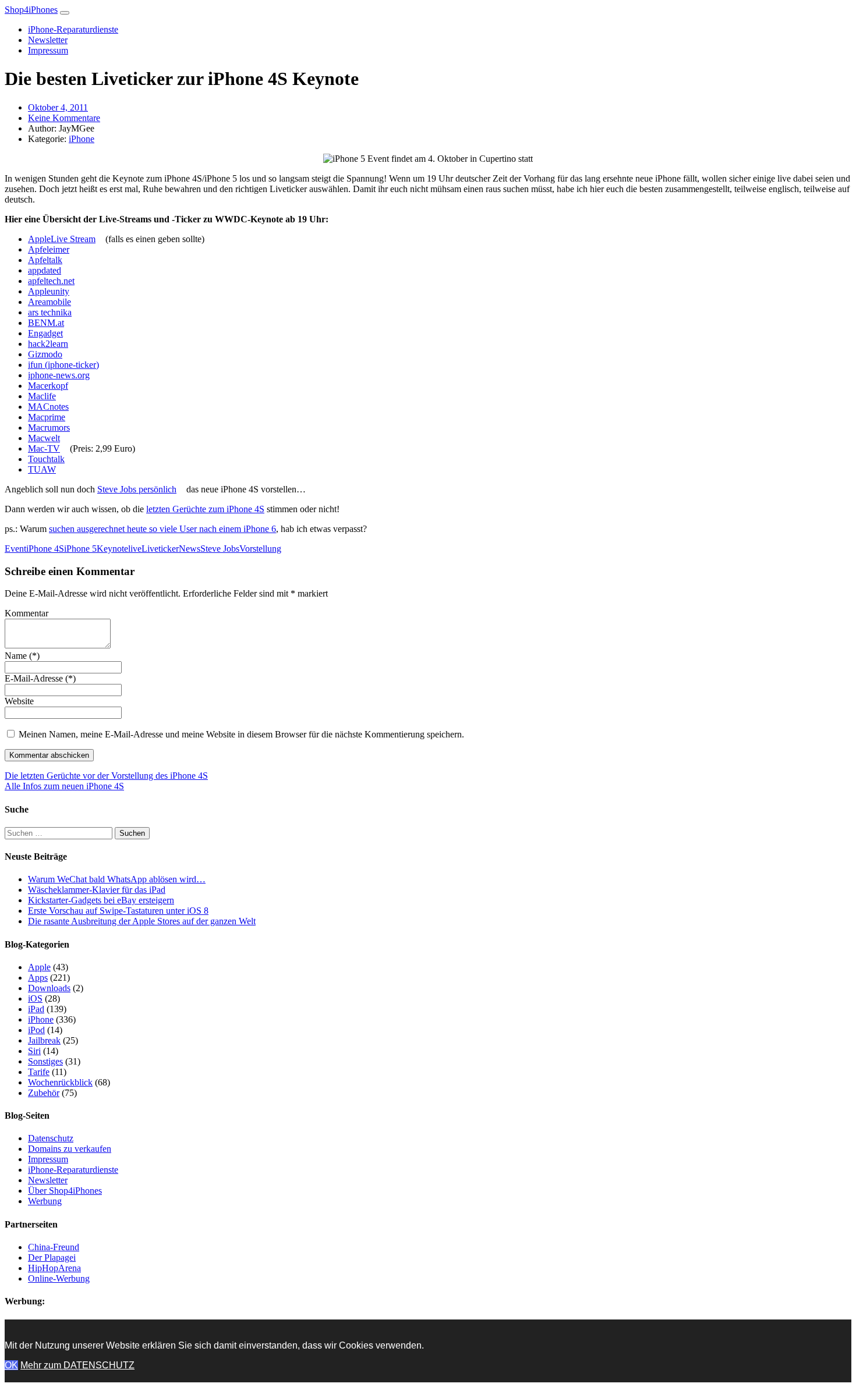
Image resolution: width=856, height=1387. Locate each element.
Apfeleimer (48, 249)
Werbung (45, 1201)
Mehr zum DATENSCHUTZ (77, 1365)
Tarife (38, 1072)
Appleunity (48, 291)
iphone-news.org (59, 375)
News (189, 549)
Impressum (48, 50)
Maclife (42, 396)
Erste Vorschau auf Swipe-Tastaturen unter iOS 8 (118, 911)
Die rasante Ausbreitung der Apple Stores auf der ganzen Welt (142, 921)
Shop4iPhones (31, 10)
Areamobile (49, 302)
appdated (44, 270)
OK (11, 1365)
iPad (36, 1009)
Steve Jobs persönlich (136, 489)
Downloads (49, 988)
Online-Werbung (59, 1278)
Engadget (45, 333)
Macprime (46, 417)
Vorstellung (260, 549)
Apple (39, 967)
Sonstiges (45, 1061)
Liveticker (160, 549)
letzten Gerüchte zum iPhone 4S (205, 509)
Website (19, 701)
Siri (34, 1051)
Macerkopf (48, 386)
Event (15, 549)
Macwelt (44, 438)
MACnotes (48, 407)
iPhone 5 (80, 549)
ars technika (50, 312)
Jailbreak (44, 1040)
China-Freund (53, 1247)
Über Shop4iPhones (65, 1191)
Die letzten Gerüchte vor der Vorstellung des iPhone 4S (106, 776)
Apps (38, 977)
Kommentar (26, 613)
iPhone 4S (45, 549)
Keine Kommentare (64, 118)
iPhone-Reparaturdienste (73, 29)
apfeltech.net (51, 281)
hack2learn (48, 344)
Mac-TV (44, 448)
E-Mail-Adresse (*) (40, 678)
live (135, 549)
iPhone (81, 139)
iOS (35, 998)
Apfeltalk (45, 260)
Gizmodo (45, 354)
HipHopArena (54, 1268)
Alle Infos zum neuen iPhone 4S (64, 786)
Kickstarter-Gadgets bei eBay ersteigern (101, 900)
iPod (36, 1030)
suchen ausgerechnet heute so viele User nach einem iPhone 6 (162, 529)
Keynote (112, 549)
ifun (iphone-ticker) (63, 365)
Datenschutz (50, 1138)
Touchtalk (46, 459)
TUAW (42, 469)
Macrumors (49, 427)
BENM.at (46, 323)
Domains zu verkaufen (69, 1149)
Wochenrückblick (60, 1082)
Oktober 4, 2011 (58, 107)
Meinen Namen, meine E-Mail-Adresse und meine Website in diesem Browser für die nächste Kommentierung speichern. (241, 734)
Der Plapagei (52, 1257)
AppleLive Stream (61, 239)
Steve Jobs (219, 549)
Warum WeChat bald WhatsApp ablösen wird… (117, 879)
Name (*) (22, 656)
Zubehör (43, 1093)
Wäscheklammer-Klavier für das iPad (96, 890)
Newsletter (48, 40)
